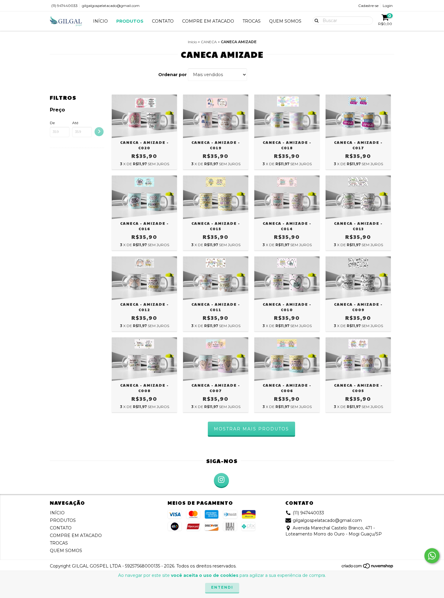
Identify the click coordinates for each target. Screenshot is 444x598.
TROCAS (252, 21)
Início (192, 42)
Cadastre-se (368, 5)
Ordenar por (172, 74)
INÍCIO (100, 21)
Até (75, 123)
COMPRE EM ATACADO (208, 21)
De (52, 123)
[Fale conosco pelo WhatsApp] (431, 555)
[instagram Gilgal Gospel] (221, 480)
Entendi (222, 587)
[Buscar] (315, 20)
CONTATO (163, 21)
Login (388, 5)
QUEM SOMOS (285, 21)
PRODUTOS (129, 21)
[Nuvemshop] (367, 567)
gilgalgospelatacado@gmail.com (111, 5)
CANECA (209, 42)
